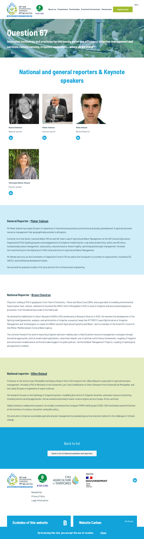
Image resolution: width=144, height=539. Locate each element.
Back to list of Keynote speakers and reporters (72, 453)
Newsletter (36, 492)
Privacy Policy (38, 496)
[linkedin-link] (135, 480)
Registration (122, 9)
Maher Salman (39, 221)
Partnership (74, 9)
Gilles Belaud (39, 373)
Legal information (39, 500)
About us (52, 9)
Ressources (107, 9)
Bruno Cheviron (41, 295)
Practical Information (90, 9)
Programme (63, 9)
